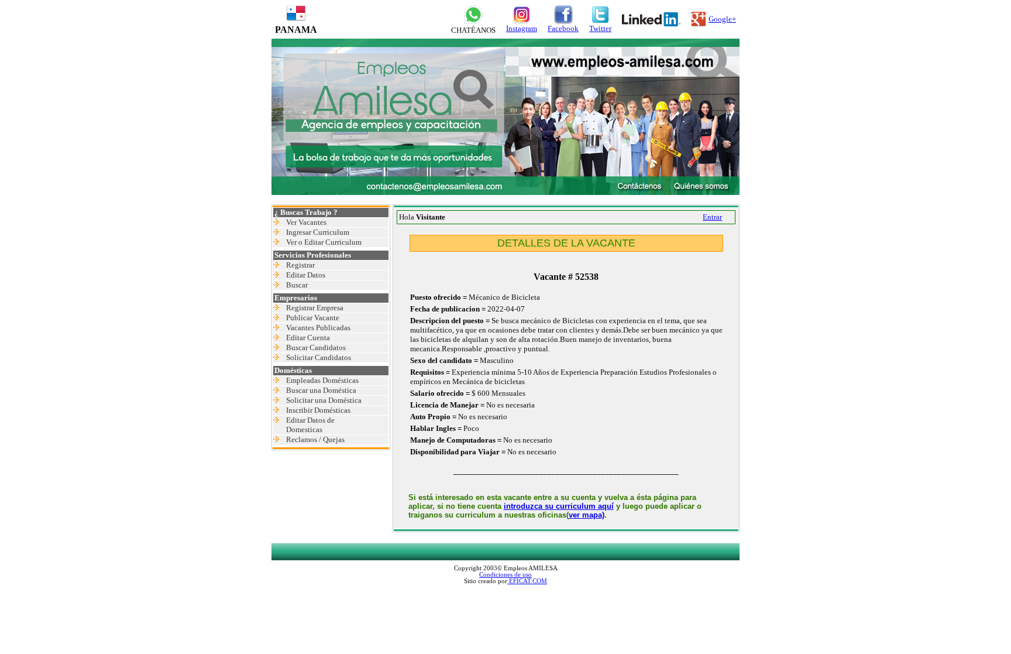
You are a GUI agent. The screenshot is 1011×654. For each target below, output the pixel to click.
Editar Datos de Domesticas (310, 425)
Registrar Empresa (314, 307)
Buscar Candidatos (316, 347)
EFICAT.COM (527, 581)
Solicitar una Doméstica (324, 400)
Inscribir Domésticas (318, 410)
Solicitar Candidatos (318, 357)
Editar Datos (305, 274)
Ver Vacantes (306, 222)
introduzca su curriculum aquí (559, 506)
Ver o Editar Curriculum (324, 242)
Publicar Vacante (312, 317)
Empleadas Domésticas (322, 380)
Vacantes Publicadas (318, 327)
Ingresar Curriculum (317, 232)
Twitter (600, 28)
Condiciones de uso (505, 574)
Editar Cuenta (308, 337)
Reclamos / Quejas (315, 439)
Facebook (563, 28)
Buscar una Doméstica (321, 390)
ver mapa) (586, 515)
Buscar (297, 284)
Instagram (521, 28)
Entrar (712, 217)
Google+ (722, 19)
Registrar (300, 265)
